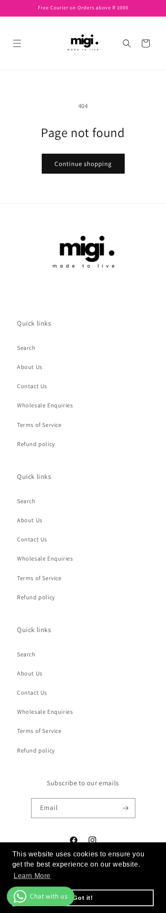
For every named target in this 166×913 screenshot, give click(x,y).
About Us (30, 367)
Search (26, 348)
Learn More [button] (32, 875)
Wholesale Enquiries (45, 405)
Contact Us (32, 386)
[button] (17, 43)
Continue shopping (83, 164)
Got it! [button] (83, 897)
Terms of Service (39, 425)
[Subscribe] (125, 808)
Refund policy (36, 444)
